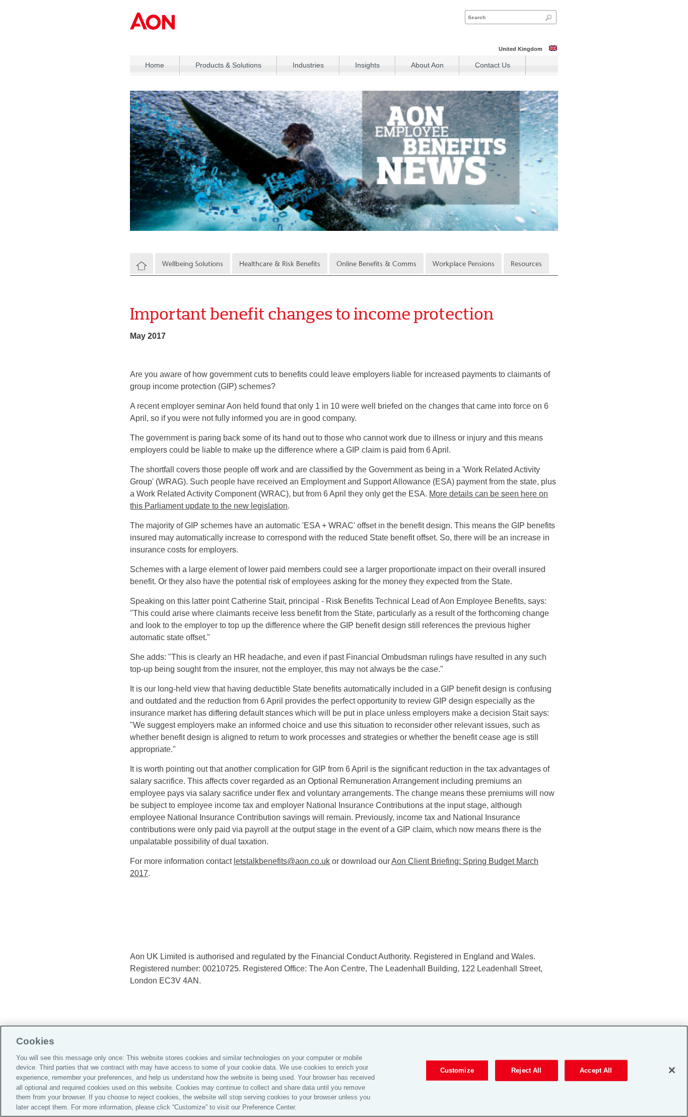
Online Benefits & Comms (376, 264)
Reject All (526, 1070)
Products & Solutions (228, 65)
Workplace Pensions (464, 264)
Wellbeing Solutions (192, 264)
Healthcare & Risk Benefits (279, 264)
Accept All (596, 1070)
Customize (457, 1070)
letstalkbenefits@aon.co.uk (282, 861)
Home (154, 65)
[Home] (141, 266)
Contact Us (492, 65)
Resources (526, 264)
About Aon (427, 65)
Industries (308, 65)
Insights (367, 65)
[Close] (672, 1070)
